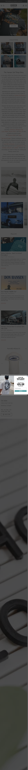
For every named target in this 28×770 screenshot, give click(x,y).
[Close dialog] (27, 376)
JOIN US (20, 390)
